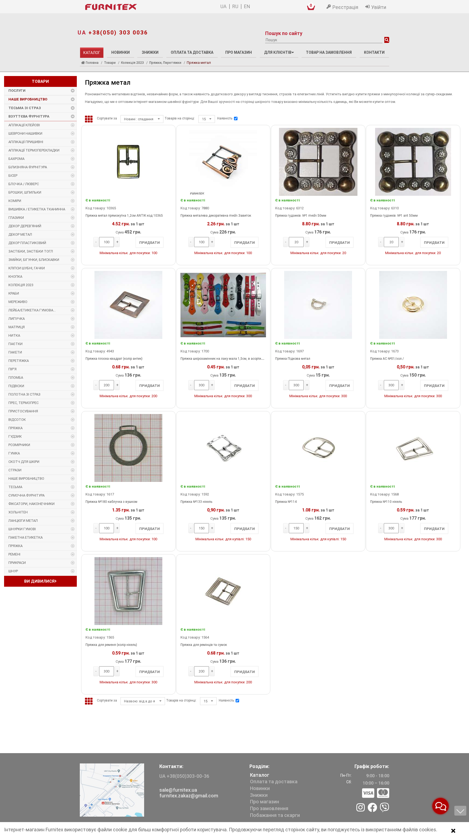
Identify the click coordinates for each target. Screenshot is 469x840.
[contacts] (112, 790)
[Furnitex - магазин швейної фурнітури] (136, 7)
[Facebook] (372, 808)
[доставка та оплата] (375, 793)
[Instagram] (360, 808)
